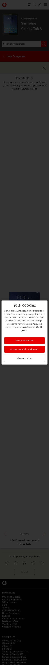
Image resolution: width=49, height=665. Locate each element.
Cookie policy (35, 329)
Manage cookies (24, 356)
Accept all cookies (24, 339)
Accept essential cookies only (24, 347)
